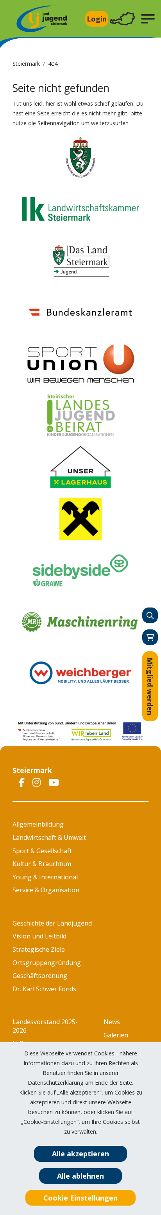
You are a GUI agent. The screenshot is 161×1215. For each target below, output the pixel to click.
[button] (148, 19)
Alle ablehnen (80, 1176)
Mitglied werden (150, 686)
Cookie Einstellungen (80, 1197)
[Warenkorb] (150, 637)
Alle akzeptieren (80, 1153)
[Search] (150, 615)
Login (97, 18)
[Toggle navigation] (122, 19)
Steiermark (26, 63)
